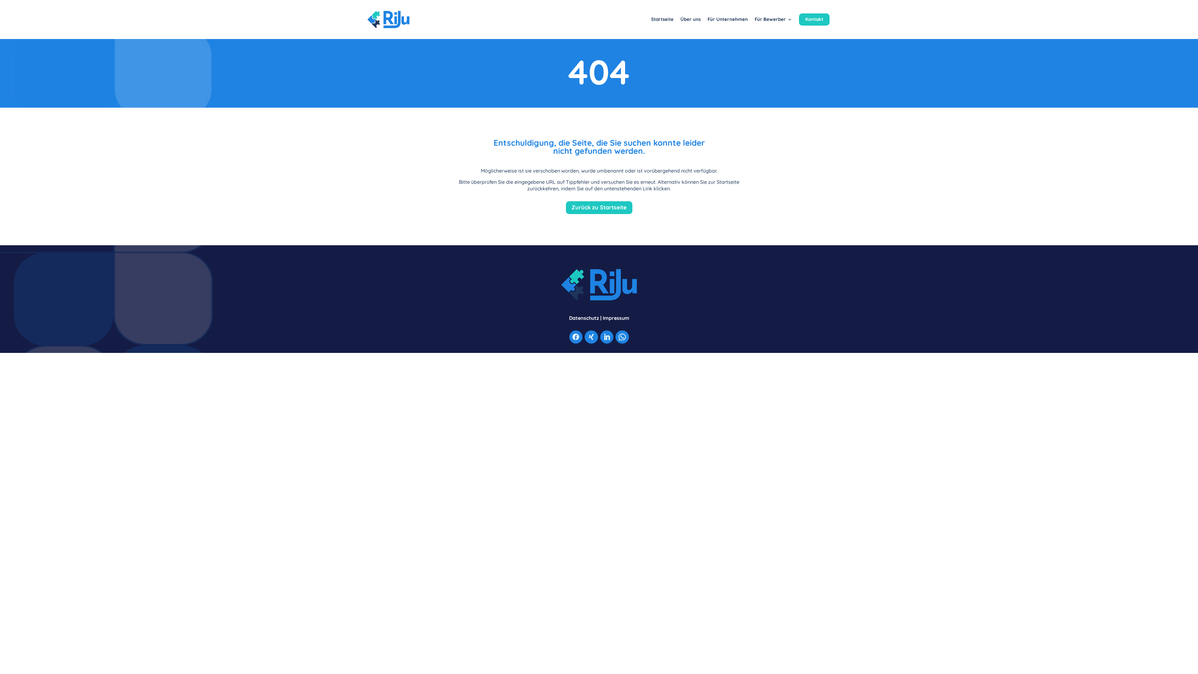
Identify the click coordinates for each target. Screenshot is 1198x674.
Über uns (690, 19)
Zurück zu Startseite (599, 207)
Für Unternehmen (728, 19)
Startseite (662, 19)
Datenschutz (584, 318)
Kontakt (814, 19)
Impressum (616, 318)
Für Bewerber (770, 19)
